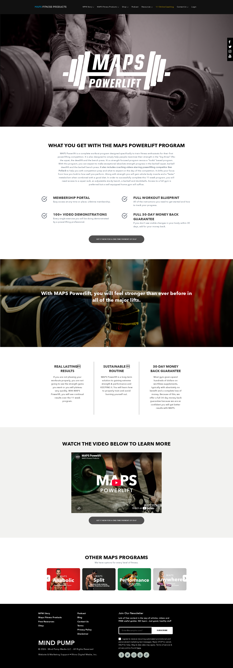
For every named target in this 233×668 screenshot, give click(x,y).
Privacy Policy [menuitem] (84, 629)
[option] (63, 579)
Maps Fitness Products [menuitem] (50, 617)
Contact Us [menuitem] (181, 7)
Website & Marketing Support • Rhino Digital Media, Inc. (67, 654)
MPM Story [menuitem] (87, 7)
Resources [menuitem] (146, 7)
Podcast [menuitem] (135, 7)
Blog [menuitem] (79, 617)
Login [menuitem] (193, 7)
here (139, 648)
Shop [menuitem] (124, 7)
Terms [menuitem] (80, 625)
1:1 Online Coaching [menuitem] (165, 7)
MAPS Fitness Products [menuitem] (107, 7)
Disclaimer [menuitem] (82, 633)
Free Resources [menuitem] (46, 621)
